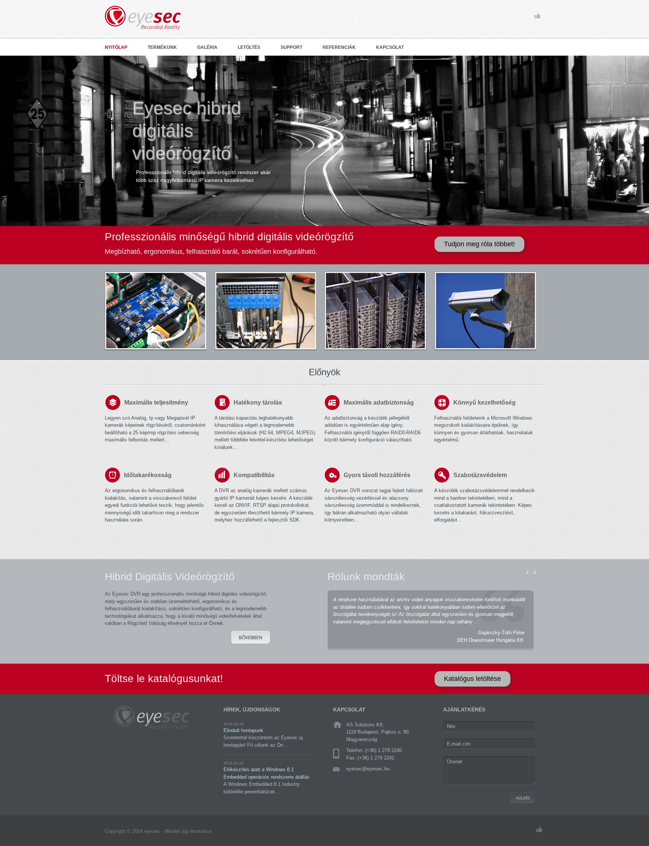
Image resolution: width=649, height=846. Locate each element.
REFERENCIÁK (339, 47)
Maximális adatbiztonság (379, 402)
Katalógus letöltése (472, 678)
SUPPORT (291, 47)
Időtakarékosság (148, 475)
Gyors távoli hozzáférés (377, 475)
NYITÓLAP (116, 47)
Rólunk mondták (366, 576)
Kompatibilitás (254, 475)
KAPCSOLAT (390, 47)
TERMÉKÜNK (162, 47)
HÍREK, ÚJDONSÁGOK (251, 710)
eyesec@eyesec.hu (367, 769)
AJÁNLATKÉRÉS (464, 710)
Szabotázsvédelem (480, 475)
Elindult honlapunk (243, 730)
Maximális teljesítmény (156, 402)
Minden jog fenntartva (188, 831)
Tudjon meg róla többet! (479, 244)
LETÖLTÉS (249, 47)
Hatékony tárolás (258, 402)
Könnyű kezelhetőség (484, 402)
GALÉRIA (207, 47)
